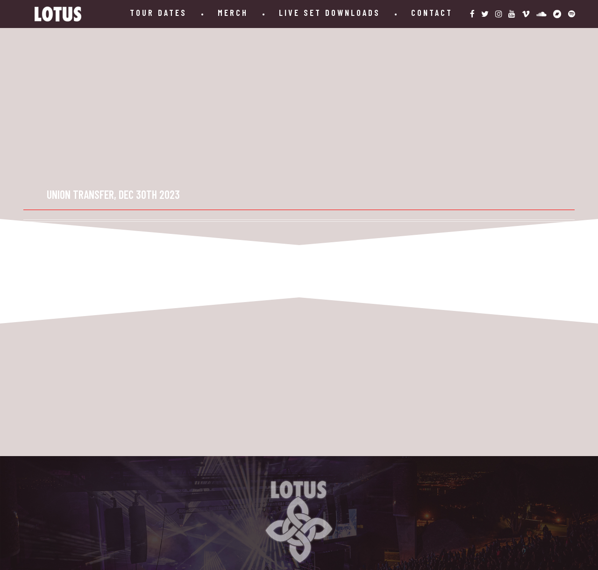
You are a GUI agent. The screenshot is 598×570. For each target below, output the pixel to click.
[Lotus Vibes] (58, 14)
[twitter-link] (485, 14)
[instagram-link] (498, 14)
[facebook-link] (472, 14)
